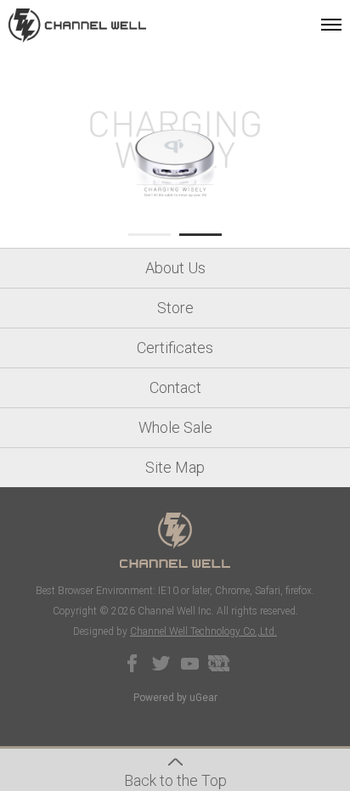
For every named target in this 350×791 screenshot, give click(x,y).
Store (175, 308)
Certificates (175, 347)
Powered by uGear (175, 698)
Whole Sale (175, 427)
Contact (175, 387)
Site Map (175, 467)
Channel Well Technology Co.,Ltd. (203, 631)
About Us (175, 268)
